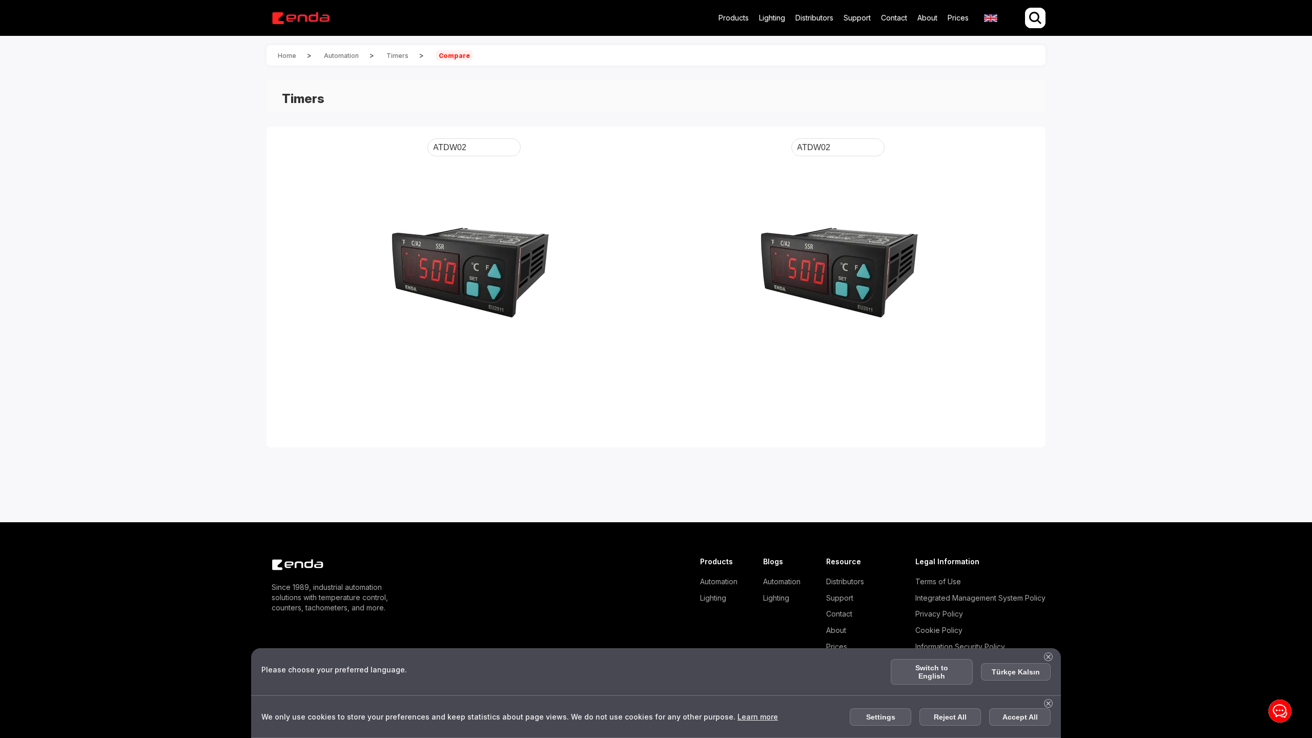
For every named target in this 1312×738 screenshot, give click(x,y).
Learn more (757, 716)
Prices (958, 17)
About (927, 17)
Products (734, 17)
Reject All (950, 717)
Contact (894, 17)
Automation (718, 581)
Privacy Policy (939, 613)
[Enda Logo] (292, 565)
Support (857, 17)
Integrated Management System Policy (980, 597)
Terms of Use (938, 581)
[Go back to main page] (300, 18)
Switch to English (931, 672)
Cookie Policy (938, 630)
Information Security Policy (960, 646)
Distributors (814, 17)
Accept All (1020, 717)
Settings (880, 717)
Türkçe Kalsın (1016, 672)
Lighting (772, 17)
